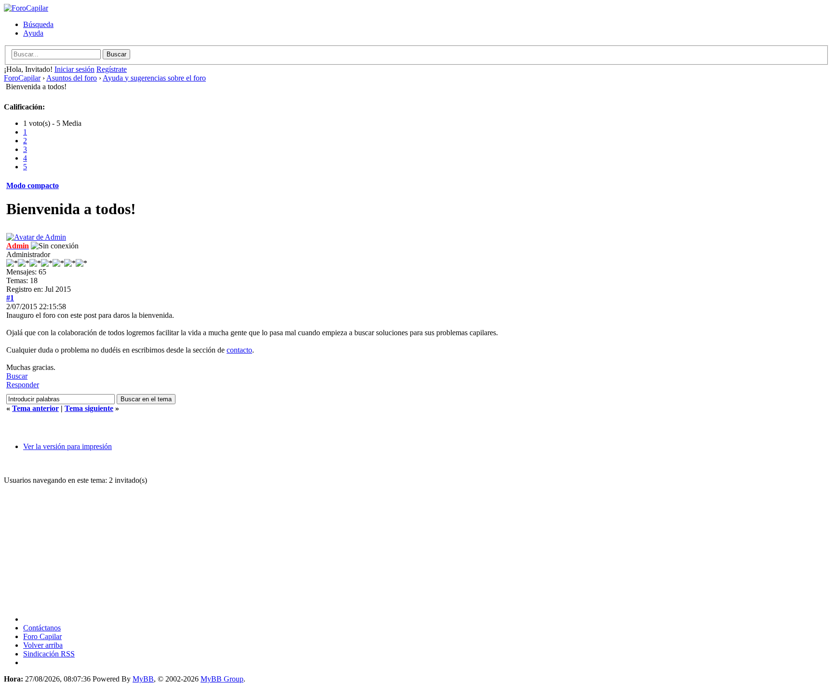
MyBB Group (222, 679)
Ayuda (33, 33)
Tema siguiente (89, 408)
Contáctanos (42, 628)
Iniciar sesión (74, 69)
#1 (10, 298)
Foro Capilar (42, 636)
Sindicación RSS (49, 654)
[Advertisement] (237, 545)
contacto (239, 350)
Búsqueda (38, 24)
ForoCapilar (22, 78)
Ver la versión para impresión (67, 446)
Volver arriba (43, 645)
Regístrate (111, 69)
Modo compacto (32, 185)
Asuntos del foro (71, 78)
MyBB (143, 679)
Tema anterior (35, 408)
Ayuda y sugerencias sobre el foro (154, 78)
